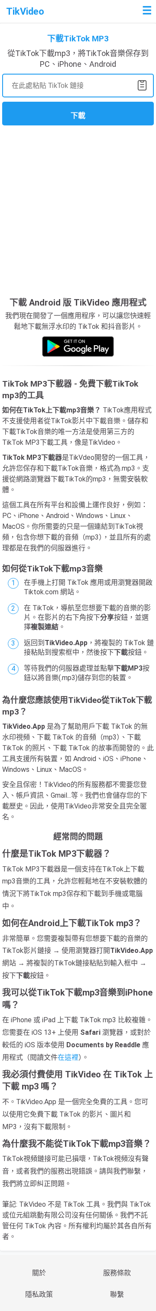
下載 (78, 116)
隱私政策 (39, 1294)
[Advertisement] (78, 209)
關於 (39, 1273)
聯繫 (117, 1294)
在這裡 (68, 1057)
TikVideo (25, 11)
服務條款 (117, 1273)
